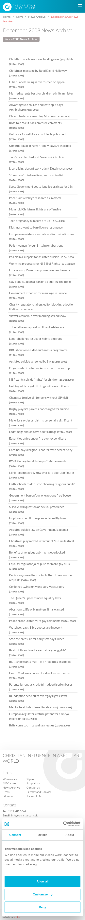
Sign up (30, 779)
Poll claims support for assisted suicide (42, 257)
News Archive (11, 787)
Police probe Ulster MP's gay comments (42, 621)
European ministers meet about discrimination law (41, 236)
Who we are (10, 779)
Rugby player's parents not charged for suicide (39, 411)
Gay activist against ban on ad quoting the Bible (40, 284)
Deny (42, 907)
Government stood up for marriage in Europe (38, 295)
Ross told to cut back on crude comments (35, 125)
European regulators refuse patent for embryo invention (39, 716)
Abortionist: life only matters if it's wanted (36, 612)
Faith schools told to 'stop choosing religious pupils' (42, 486)
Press (6, 791)
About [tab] (69, 834)
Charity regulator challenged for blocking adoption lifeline (41, 307)
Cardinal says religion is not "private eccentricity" (41, 452)
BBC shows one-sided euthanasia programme (38, 352)
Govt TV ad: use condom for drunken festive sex (40, 675)
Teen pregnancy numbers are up (37, 220)
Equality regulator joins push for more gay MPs (39, 566)
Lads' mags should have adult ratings (40, 431)
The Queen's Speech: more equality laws (35, 600)
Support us (33, 783)
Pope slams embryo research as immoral (35, 200)
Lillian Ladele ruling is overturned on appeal (37, 84)
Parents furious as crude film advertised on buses (41, 687)
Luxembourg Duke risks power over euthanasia (39, 272)
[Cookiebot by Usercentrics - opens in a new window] (63, 823)
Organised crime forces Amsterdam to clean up (39, 370)
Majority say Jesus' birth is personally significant (40, 423)
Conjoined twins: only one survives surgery (36, 589)
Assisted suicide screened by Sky (38, 361)
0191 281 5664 (17, 811)
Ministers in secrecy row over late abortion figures (42, 475)
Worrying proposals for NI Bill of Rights (42, 263)
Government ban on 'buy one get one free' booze (40, 498)
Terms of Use (34, 796)
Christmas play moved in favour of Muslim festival (41, 543)
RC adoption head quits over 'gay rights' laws (38, 698)
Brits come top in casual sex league (39, 725)
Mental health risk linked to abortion (40, 707)
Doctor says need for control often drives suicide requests (40, 577)
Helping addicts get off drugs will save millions (39, 388)
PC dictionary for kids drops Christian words (37, 463)
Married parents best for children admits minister (41, 96)
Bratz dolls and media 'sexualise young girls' (37, 652)
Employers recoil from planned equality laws (37, 520)
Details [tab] (42, 834)
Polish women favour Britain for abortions (36, 248)
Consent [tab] (15, 834)
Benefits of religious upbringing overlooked (37, 555)
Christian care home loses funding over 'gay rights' (41, 61)
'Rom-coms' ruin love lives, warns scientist (36, 177)
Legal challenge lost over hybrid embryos (35, 341)
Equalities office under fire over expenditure (37, 441)
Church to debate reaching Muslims (39, 116)
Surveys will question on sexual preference (36, 509)
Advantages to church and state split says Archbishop (36, 107)
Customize (40, 894)
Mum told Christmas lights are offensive (35, 212)
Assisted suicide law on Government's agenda (38, 532)
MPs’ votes (9, 783)
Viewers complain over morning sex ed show (37, 318)
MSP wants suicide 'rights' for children (41, 379)
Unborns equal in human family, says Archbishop (40, 148)
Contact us (33, 787)
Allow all (42, 881)
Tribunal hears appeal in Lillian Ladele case (36, 329)
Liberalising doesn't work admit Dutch (41, 168)
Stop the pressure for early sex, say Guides (36, 641)
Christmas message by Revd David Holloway (38, 73)
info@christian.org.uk (24, 815)
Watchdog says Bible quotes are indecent (35, 630)
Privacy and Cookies (38, 791)
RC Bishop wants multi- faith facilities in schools (40, 664)
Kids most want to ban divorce (36, 227)
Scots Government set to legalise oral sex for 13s (41, 189)
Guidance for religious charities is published (37, 136)
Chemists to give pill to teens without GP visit (38, 400)
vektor (17, 916)
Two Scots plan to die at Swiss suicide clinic (36, 159)
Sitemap (8, 796)
